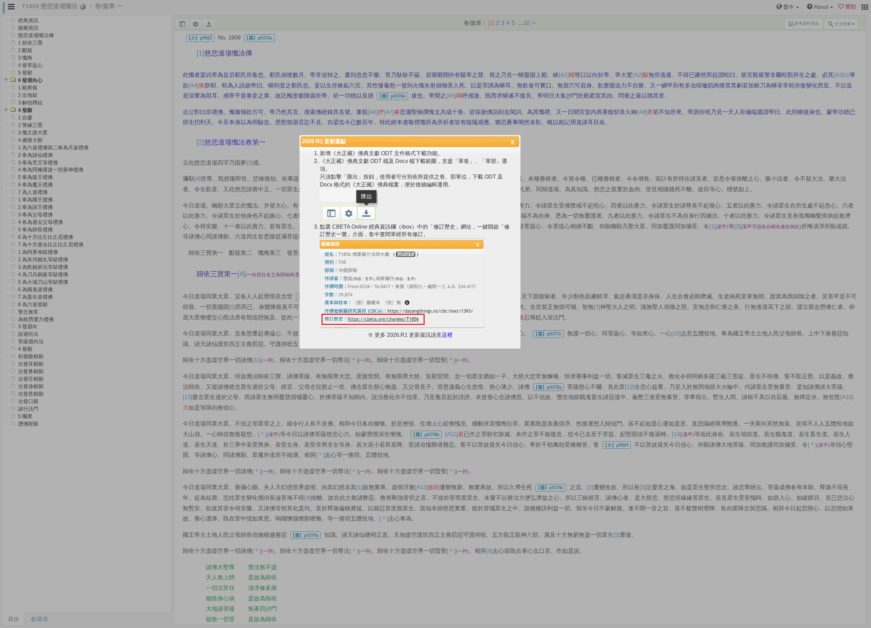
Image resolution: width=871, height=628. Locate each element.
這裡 (447, 335)
